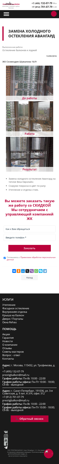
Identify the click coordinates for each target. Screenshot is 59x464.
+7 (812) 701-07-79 (13, 397)
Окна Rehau (9, 322)
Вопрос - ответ (11, 355)
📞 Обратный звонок (30, 418)
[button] (6, 14)
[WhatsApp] (36, 271)
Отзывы (7, 348)
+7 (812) (42, 7)
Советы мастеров (13, 351)
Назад (29, 277)
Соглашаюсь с (31, 258)
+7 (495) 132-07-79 (13, 371)
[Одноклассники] (18, 271)
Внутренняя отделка (14, 312)
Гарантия (8, 337)
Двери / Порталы (12, 319)
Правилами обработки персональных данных (31, 258)
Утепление (8, 305)
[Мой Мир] (23, 271)
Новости (7, 341)
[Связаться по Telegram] (40, 14)
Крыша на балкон (13, 315)
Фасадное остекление (15, 308)
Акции (6, 334)
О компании (9, 344)
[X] (27, 271)
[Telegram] (45, 271)
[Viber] (32, 271)
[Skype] (40, 271)
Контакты (8, 358)
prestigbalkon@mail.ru (15, 375)
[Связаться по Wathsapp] (47, 14)
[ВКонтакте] (14, 271)
